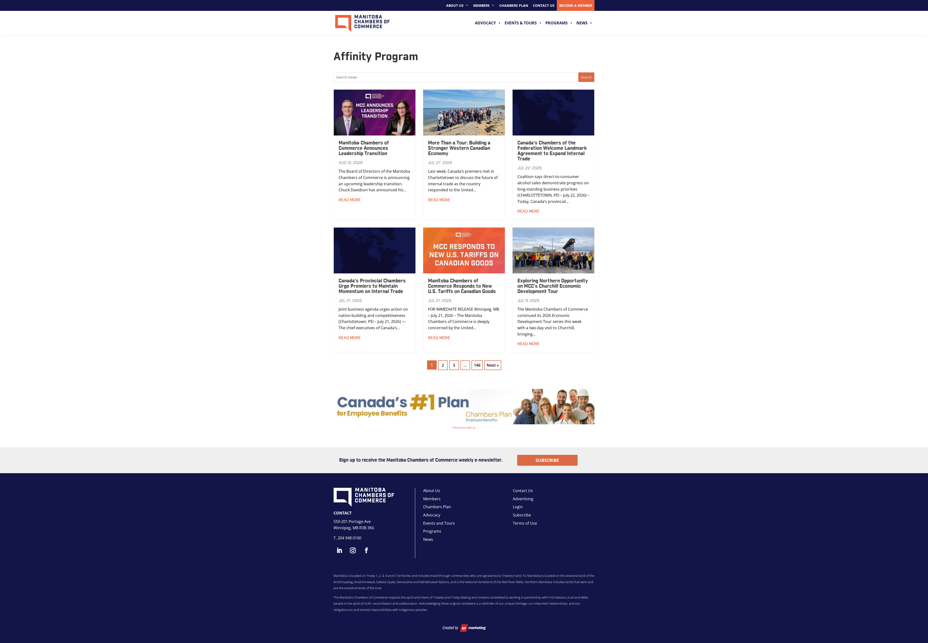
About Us (455, 5)
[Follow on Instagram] (353, 550)
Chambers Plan (513, 5)
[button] (464, 406)
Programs (556, 23)
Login (518, 506)
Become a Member (575, 5)
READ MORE (350, 200)
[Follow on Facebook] (366, 550)
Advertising (523, 498)
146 (477, 365)
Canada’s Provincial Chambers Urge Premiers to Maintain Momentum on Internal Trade (372, 286)
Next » (493, 365)
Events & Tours (521, 23)
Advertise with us (464, 427)
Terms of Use (525, 523)
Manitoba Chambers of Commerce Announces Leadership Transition (364, 148)
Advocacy (485, 23)
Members (481, 5)
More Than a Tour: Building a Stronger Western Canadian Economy (459, 148)
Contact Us (543, 5)
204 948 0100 (349, 538)
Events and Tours (439, 523)
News (581, 23)
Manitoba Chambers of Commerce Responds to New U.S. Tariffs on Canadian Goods (462, 286)
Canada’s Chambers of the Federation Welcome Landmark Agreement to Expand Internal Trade (552, 151)
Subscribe (547, 460)
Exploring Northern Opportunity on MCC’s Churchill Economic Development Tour (552, 286)
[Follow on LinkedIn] (339, 550)
